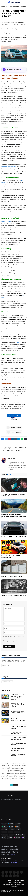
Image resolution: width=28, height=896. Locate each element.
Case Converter (5, 848)
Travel (11, 831)
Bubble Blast (4, 860)
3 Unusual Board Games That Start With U (17, 749)
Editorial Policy (19, 884)
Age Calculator (5, 846)
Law (4, 837)
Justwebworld (16, 890)
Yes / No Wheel (5, 862)
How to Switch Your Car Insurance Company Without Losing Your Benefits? (17, 697)
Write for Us (14, 886)
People (17, 826)
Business (11, 823)
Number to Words (5, 851)
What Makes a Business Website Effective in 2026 (18, 711)
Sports (10, 837)
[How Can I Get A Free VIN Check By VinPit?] (14, 528)
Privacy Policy (17, 882)
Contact (10, 880)
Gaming (17, 831)
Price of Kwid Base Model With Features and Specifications (13, 556)
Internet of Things (6, 221)
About (4, 880)
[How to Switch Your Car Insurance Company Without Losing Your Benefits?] (5, 696)
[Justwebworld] (14, 2)
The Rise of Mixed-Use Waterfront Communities (18, 719)
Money (5, 826)
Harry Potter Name (5, 852)
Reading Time (4, 849)
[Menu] (2, 2)
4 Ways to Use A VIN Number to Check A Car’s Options (13, 495)
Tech (5, 823)
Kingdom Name (5, 854)
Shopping (17, 837)
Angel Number (15, 851)
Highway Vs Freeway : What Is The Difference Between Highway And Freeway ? (13, 516)
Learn (11, 826)
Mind (23, 834)
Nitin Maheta (4, 19)
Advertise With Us (19, 880)
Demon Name (15, 852)
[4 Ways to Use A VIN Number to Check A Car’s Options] (14, 485)
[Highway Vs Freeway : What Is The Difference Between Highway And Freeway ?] (14, 506)
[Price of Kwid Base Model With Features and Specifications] (14, 547)
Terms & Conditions (8, 884)
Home (2, 6)
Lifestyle (5, 829)
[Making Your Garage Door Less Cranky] (14, 567)
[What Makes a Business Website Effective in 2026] (5, 713)
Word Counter (13, 846)
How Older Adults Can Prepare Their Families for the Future (18, 705)
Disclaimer (8, 882)
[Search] (26, 2)
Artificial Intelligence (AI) (14, 144)
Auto (6, 6)
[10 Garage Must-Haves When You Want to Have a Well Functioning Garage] (14, 586)
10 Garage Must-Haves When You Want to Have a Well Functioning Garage (13, 596)
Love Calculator (14, 848)
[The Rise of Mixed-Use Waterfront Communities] (5, 720)
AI (23, 837)
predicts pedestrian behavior (9, 166)
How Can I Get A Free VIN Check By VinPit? (13, 537)
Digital (18, 823)
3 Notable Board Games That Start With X (17, 732)
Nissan (17, 342)
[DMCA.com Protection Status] (14, 785)
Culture (12, 829)
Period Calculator (14, 849)
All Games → (14, 862)
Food (17, 834)
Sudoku (11, 860)
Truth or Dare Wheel (19, 860)
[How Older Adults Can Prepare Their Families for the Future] (5, 705)
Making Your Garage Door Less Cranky (12, 576)
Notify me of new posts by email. (13, 641)
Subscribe (5, 669)
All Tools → (13, 854)
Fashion (5, 834)
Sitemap (8, 891)
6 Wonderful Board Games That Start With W (18, 738)
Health (19, 829)
